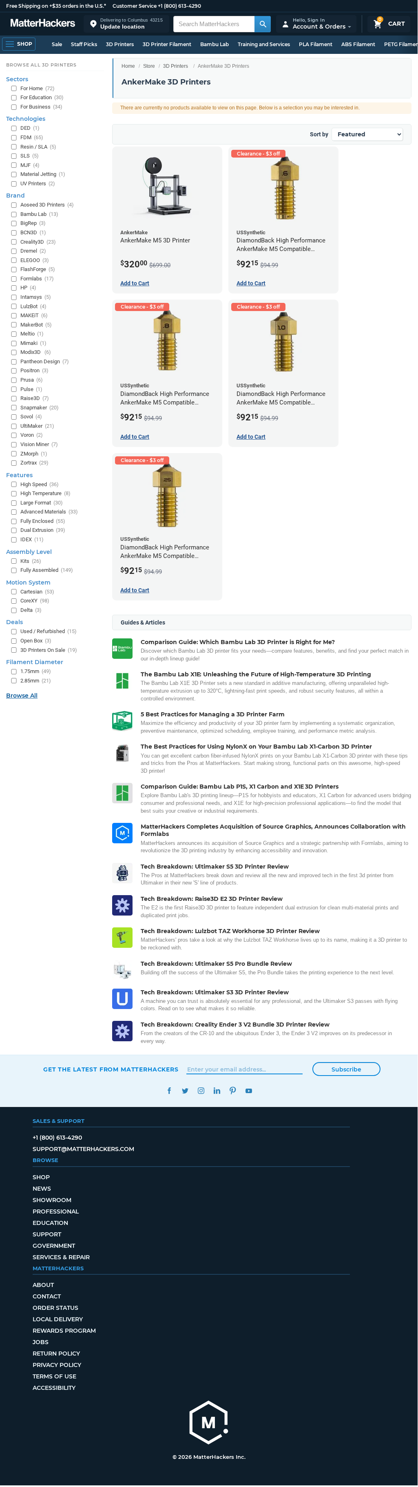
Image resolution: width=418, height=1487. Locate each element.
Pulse (31, 389)
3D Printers (120, 44)
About (43, 1285)
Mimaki (33, 343)
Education (50, 1223)
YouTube (248, 1091)
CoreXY (34, 601)
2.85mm (35, 681)
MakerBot (36, 325)
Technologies (25, 118)
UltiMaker (37, 426)
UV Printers (37, 183)
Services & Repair (61, 1257)
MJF (30, 165)
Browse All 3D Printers (41, 65)
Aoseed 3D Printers (47, 205)
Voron (31, 435)
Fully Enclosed (42, 521)
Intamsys (35, 297)
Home (128, 66)
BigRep (33, 223)
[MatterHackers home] (43, 23)
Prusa (31, 380)
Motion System (28, 582)
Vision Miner (39, 444)
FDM (31, 137)
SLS (29, 156)
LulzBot (33, 306)
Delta (31, 610)
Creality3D (38, 242)
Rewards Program (64, 1330)
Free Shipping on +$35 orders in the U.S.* (56, 6)
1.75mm (35, 671)
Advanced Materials (49, 512)
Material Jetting (42, 174)
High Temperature (45, 493)
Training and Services (264, 44)
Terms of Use (54, 1376)
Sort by (319, 134)
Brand (15, 195)
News (42, 1188)
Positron (34, 370)
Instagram (201, 1091)
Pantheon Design (44, 361)
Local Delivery (58, 1319)
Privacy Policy (57, 1365)
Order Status (55, 1307)
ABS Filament (358, 44)
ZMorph (33, 454)
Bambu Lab (214, 44)
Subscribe (346, 1069)
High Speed (39, 484)
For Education (42, 97)
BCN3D (33, 232)
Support (47, 1234)
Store (149, 66)
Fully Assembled (46, 570)
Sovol (31, 416)
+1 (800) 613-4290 (179, 6)
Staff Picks (84, 44)
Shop (41, 1177)
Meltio (32, 334)
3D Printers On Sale (48, 650)
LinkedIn (217, 1091)
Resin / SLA (38, 147)
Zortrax (34, 463)
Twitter (185, 1091)
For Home (37, 88)
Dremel (33, 251)
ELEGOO (34, 260)
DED (30, 128)
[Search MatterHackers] (262, 24)
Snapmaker (39, 408)
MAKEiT (34, 315)
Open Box (35, 641)
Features (19, 475)
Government (54, 1245)
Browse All (22, 695)
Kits (30, 561)
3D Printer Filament (167, 44)
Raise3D (34, 398)
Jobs (41, 1342)
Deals (14, 622)
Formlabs (37, 279)
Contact (47, 1296)
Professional (56, 1211)
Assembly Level (29, 552)
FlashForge (37, 269)
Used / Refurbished (48, 631)
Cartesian (37, 592)
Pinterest (233, 1091)
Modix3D (35, 352)
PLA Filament (315, 44)
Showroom (52, 1200)
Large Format (41, 503)
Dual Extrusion (42, 530)
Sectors (17, 79)
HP (28, 288)
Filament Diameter (34, 662)
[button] (126, 24)
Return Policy (56, 1353)
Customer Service (135, 6)
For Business (41, 107)
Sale (57, 44)
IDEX (32, 539)
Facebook (169, 1091)
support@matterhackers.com (83, 1149)
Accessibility (54, 1387)
